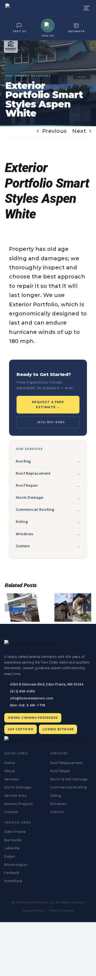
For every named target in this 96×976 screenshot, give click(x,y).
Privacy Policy (32, 910)
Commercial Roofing (35, 510)
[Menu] (87, 8)
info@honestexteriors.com (31, 698)
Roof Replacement (33, 473)
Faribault (11, 873)
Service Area (15, 796)
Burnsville (13, 840)
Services (11, 779)
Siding (22, 522)
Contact (11, 812)
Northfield (13, 881)
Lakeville (12, 848)
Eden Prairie (15, 832)
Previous (54, 131)
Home (9, 763)
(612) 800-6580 (51, 422)
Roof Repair (27, 485)
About (9, 771)
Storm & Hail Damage (69, 779)
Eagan (9, 856)
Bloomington (16, 865)
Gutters (23, 546)
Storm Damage (29, 498)
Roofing (23, 461)
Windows (24, 534)
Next (79, 131)
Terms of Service (61, 910)
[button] (9, 608)
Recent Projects (18, 804)
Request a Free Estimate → (48, 404)
